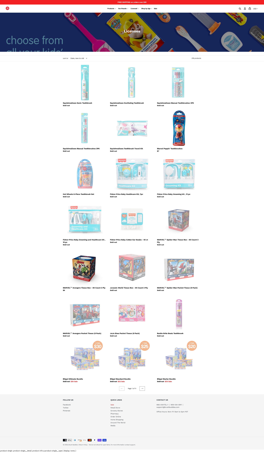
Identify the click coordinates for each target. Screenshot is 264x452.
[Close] (157, 187)
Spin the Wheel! (132, 262)
